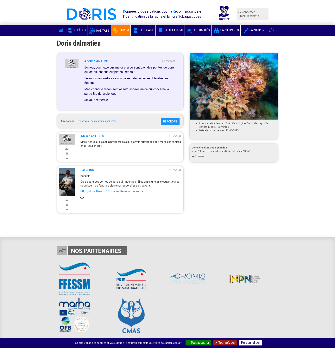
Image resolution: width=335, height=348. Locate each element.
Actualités (201, 30)
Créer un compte (248, 15)
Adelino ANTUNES (97, 61)
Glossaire (146, 30)
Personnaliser (250, 343)
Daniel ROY (87, 170)
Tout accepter (199, 343)
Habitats (102, 30)
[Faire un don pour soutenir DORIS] (224, 14)
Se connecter (246, 12)
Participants (229, 30)
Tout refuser (226, 343)
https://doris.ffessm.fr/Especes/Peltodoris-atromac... (113, 191)
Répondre (170, 121)
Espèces (79, 30)
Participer (256, 30)
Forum (124, 30)
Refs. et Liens (173, 30)
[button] (271, 30)
